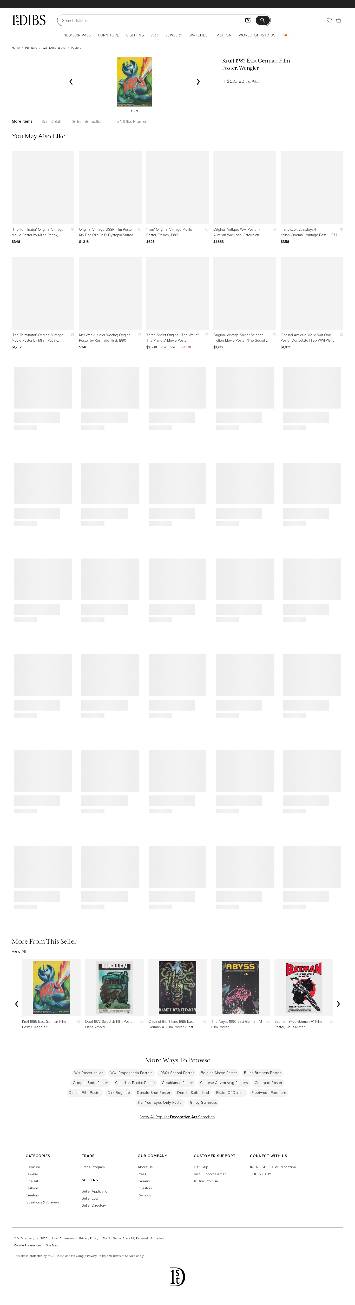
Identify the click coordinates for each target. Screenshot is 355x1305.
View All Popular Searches (177, 1117)
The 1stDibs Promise (129, 121)
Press (142, 1173)
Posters (76, 47)
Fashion (223, 35)
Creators (32, 1195)
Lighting (135, 35)
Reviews (144, 1195)
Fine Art (32, 1180)
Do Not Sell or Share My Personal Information (133, 1238)
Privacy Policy (88, 1238)
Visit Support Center (210, 1173)
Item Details (52, 121)
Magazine (273, 1166)
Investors (145, 1187)
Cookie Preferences (27, 1245)
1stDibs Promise (206, 1180)
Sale (287, 34)
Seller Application (95, 1191)
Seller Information (87, 121)
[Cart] (338, 20)
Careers (144, 1180)
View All (19, 951)
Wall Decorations (54, 47)
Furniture (108, 35)
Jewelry (174, 35)
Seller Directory (94, 1205)
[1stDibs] (28, 20)
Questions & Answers (43, 1202)
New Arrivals (77, 35)
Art (155, 35)
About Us (145, 1166)
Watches (199, 35)
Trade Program (93, 1166)
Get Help (201, 1166)
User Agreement (63, 1238)
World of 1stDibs (257, 35)
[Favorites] (329, 20)
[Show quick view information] (71, 229)
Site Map (52, 1245)
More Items (22, 121)
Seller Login (91, 1198)
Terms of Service (124, 1255)
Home (16, 47)
